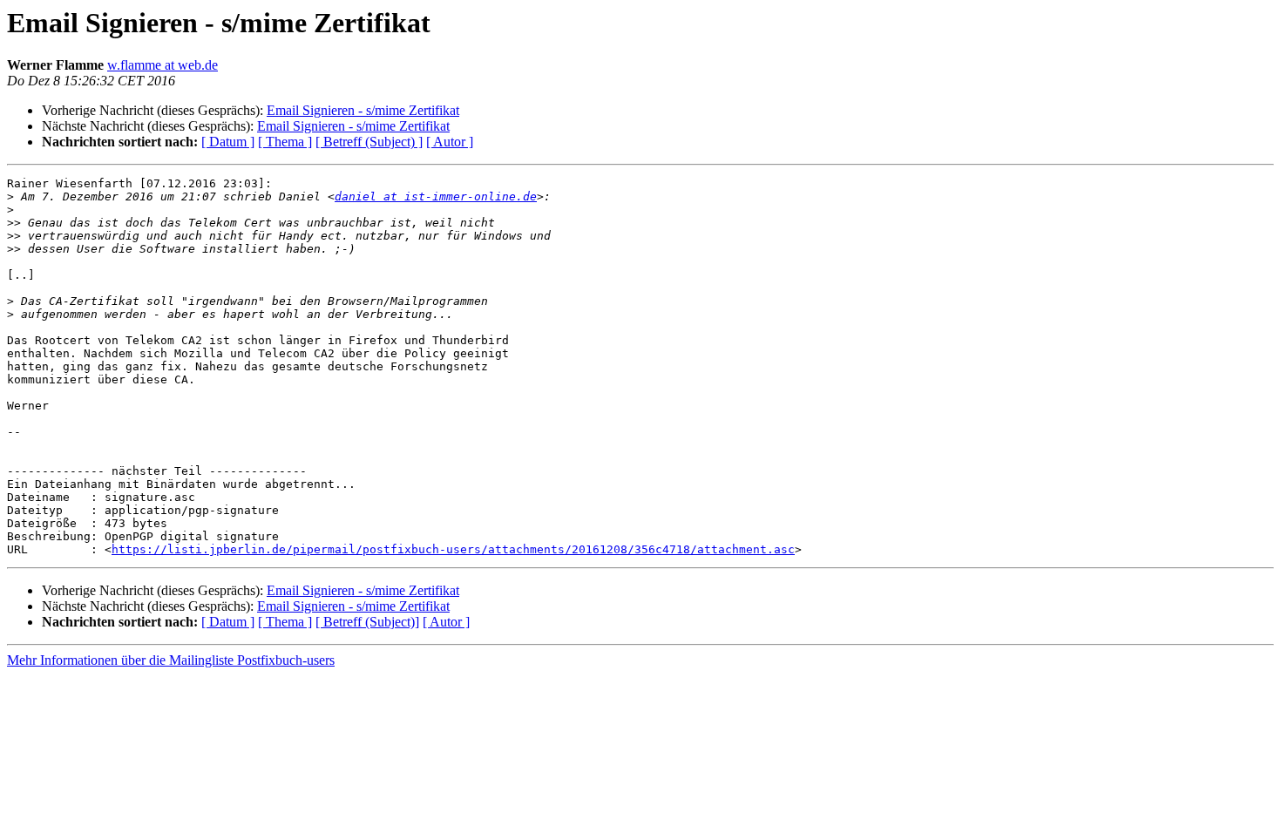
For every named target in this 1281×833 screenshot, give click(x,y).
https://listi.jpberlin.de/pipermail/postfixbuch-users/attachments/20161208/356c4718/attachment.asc (453, 549)
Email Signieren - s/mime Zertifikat (363, 110)
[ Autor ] (449, 141)
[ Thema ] (285, 141)
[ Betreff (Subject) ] (369, 141)
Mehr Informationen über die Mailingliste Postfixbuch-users (171, 660)
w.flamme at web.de (162, 65)
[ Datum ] (227, 141)
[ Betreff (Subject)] (367, 621)
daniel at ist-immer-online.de (436, 196)
